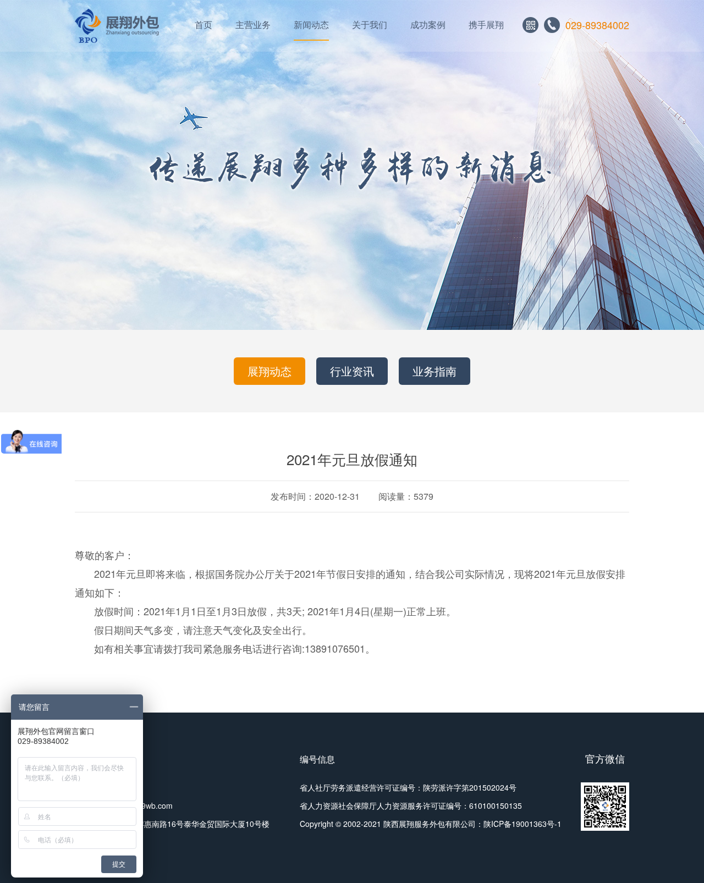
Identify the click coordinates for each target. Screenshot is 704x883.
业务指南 (435, 371)
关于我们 (369, 24)
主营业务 (253, 24)
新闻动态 (311, 24)
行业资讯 (352, 371)
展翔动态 (270, 371)
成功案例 (428, 24)
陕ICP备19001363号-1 (522, 823)
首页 (203, 24)
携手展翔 (486, 24)
